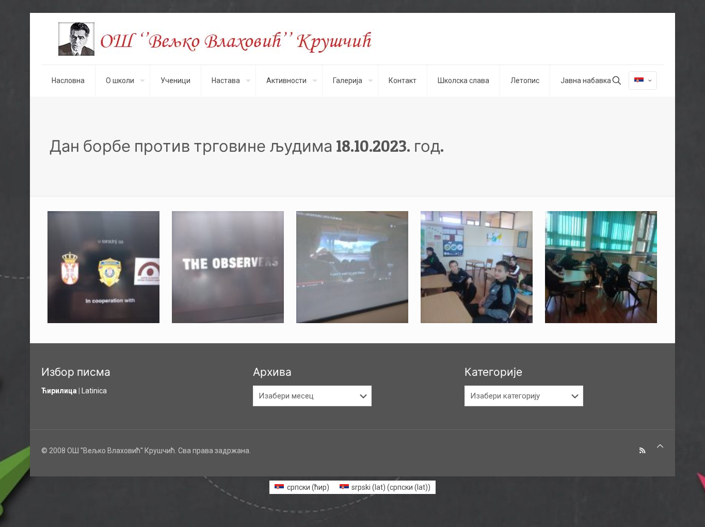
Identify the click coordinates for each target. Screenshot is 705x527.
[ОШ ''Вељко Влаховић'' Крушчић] (224, 39)
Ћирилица (59, 391)
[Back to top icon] (660, 446)
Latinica (94, 391)
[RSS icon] (642, 450)
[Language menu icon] (643, 80)
